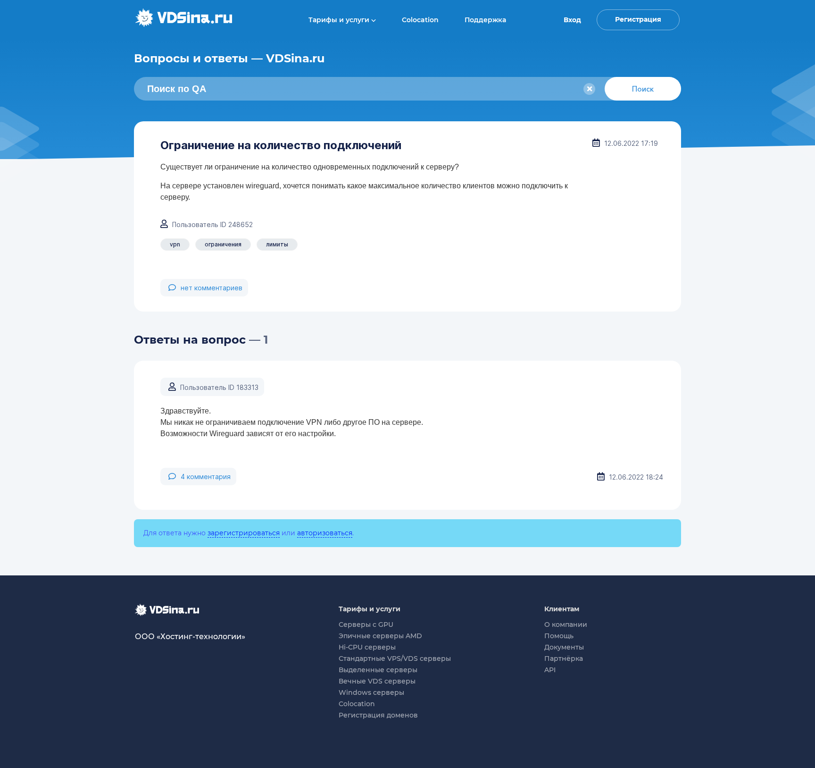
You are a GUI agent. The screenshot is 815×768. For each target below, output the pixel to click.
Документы (564, 647)
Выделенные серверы (378, 670)
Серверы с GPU (366, 624)
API (550, 670)
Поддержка (485, 20)
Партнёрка (563, 658)
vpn (175, 244)
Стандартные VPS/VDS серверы (395, 658)
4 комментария (206, 477)
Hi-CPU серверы (367, 647)
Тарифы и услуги (339, 20)
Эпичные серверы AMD (380, 636)
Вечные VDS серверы (377, 681)
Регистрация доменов (378, 715)
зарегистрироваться (244, 533)
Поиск (643, 88)
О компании (565, 624)
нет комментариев (211, 288)
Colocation (420, 20)
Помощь (559, 636)
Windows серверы (371, 692)
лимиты (277, 244)
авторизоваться (324, 533)
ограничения (223, 244)
